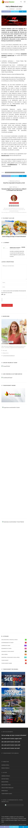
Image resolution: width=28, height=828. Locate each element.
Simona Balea (4, 790)
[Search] (21, 1)
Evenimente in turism (13, 648)
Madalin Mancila (5, 768)
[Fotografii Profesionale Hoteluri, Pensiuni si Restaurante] (13, 705)
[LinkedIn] (18, 206)
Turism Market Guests (6, 793)
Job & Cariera (13, 654)
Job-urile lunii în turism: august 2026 (11, 738)
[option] (14, 229)
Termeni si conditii (22, 824)
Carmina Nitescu (5, 765)
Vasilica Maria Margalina (7, 787)
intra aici (13, 105)
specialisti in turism (11, 172)
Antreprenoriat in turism (13, 642)
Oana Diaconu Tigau (6, 784)
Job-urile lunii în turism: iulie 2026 (10, 741)
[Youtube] (16, 206)
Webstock (15, 30)
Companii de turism (13, 645)
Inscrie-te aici (5, 155)
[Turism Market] (7, 1)
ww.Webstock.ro (12, 164)
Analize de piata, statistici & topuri (13, 639)
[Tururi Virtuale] (13, 679)
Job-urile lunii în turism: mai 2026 (10, 748)
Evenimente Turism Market (13, 651)
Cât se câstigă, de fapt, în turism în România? (14, 236)
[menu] (24, 2)
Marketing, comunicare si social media (13, 657)
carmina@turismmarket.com (9, 355)
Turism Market (13, 660)
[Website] (10, 206)
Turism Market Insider (13, 663)
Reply (23, 247)
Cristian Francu (5, 778)
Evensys (21, 28)
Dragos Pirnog (4, 781)
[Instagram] (14, 206)
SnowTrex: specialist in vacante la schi (14, 183)
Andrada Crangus (5, 775)
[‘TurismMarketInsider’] (13, 395)
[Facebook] (12, 206)
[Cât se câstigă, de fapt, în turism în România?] (14, 228)
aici (17, 119)
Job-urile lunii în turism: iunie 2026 (10, 745)
